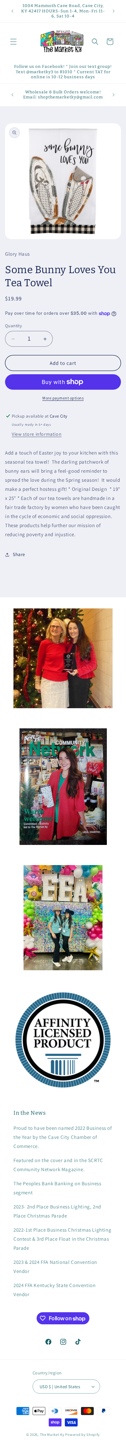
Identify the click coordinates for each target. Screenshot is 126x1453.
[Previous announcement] (12, 11)
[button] (13, 41)
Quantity (13, 326)
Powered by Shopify (82, 1434)
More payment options (63, 397)
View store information (36, 434)
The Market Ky (52, 1434)
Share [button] (19, 554)
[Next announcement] (113, 11)
